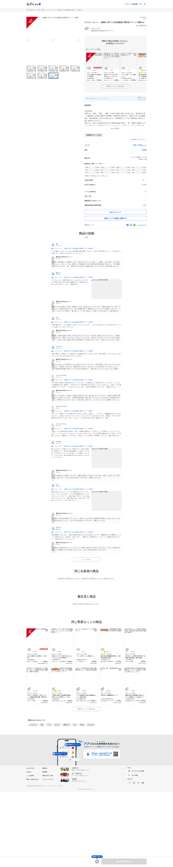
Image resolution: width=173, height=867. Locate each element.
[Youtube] (143, 783)
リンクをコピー (142, 225)
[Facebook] (138, 783)
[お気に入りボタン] (100, 54)
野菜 (39, 10)
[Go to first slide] (78, 40)
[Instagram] (134, 783)
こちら (98, 578)
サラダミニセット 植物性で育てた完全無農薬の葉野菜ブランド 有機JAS (65, 10)
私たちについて (115, 212)
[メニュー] (145, 4)
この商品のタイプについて (138, 139)
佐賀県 (144, 150)
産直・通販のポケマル (31, 10)
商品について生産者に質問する (115, 218)
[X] (129, 783)
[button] (115, 30)
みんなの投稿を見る (141, 25)
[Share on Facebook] (127, 225)
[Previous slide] (29, 40)
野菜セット (44, 10)
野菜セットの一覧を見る (115, 86)
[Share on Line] (134, 225)
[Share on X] (131, 225)
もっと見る (86, 559)
